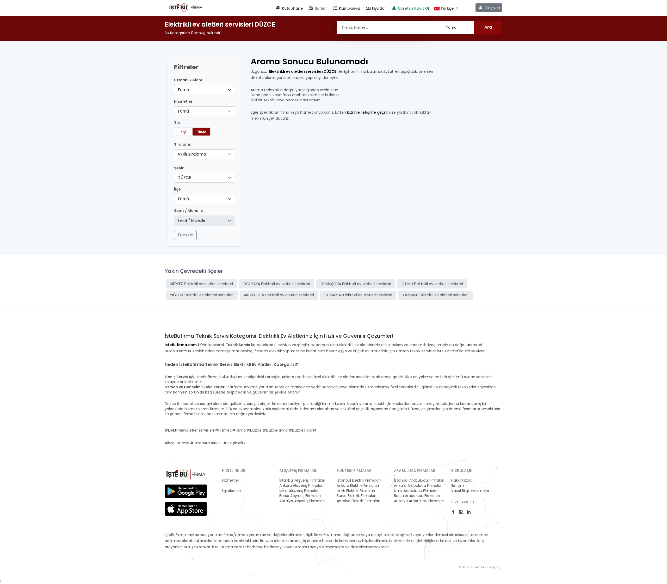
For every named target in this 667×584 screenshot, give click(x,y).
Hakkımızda (461, 480)
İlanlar (320, 8)
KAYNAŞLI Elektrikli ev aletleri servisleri (435, 295)
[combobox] (204, 90)
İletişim (457, 485)
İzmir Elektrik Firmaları (356, 490)
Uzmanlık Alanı (188, 80)
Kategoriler (232, 485)
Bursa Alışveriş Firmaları (300, 495)
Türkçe (447, 8)
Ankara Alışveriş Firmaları (301, 485)
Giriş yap (492, 7)
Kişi (183, 132)
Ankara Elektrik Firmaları (358, 485)
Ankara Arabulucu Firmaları (418, 485)
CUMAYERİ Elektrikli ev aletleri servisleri (358, 295)
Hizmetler (230, 480)
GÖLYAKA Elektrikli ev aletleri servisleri (276, 283)
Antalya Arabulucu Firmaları (419, 501)
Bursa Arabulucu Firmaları (417, 495)
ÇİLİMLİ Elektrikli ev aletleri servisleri (432, 283)
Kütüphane (292, 8)
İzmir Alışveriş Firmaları (299, 490)
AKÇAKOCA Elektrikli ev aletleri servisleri (279, 295)
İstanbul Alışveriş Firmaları (302, 480)
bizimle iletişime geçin (367, 112)
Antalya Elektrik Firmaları (358, 501)
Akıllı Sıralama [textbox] (191, 154)
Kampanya (349, 8)
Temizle (185, 235)
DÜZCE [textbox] (184, 178)
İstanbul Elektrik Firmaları (359, 480)
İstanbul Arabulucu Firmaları (419, 480)
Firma (201, 132)
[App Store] (186, 509)
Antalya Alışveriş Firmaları (302, 501)
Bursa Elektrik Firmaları (356, 495)
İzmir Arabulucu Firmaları (416, 490)
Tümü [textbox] (183, 90)
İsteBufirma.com (181, 344)
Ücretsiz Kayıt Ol (413, 8)
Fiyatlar (378, 8)
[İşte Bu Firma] (186, 7)
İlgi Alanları (231, 490)
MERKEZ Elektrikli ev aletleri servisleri (201, 283)
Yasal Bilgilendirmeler (470, 490)
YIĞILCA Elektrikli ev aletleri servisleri (201, 295)
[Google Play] (186, 491)
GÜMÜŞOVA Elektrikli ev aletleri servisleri (355, 283)
